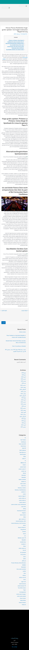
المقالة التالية (4, 310)
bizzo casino (23, 483)
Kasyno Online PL (22, 527)
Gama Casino (23, 514)
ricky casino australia (21, 569)
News (24, 546)
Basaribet (24, 477)
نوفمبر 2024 (23, 387)
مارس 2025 (23, 379)
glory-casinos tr (22, 519)
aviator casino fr (22, 469)
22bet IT (24, 458)
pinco (24, 556)
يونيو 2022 (24, 420)
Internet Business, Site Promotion (18, 523)
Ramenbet (23, 567)
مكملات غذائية (14, 644)
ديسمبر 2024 (23, 385)
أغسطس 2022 (23, 416)
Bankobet (24, 475)
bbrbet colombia (22, 479)
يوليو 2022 (24, 418)
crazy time (23, 506)
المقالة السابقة (24, 310)
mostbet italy (23, 542)
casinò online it (22, 502)
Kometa (24, 531)
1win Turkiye (23, 439)
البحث (26, 320)
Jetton (24, 525)
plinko (24, 558)
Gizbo (24, 517)
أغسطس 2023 (23, 395)
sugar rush (23, 581)
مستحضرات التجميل (14, 642)
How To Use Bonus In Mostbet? (19, 346)
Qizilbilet (24, 565)
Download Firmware (21, 510)
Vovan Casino (23, 598)
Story (24, 579)
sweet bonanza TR (22, 585)
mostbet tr (23, 544)
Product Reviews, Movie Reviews (18, 562)
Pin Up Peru (23, 554)
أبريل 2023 (23, 399)
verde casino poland (21, 596)
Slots (25, 573)
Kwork (24, 533)
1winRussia (23, 441)
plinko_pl (24, 560)
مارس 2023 (23, 402)
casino (24, 494)
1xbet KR (24, 448)
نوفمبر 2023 (23, 393)
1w (25, 437)
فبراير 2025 (23, 381)
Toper (24, 590)
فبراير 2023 (23, 404)
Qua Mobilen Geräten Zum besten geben (15, 49)
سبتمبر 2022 (23, 414)
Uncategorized (24, 33)
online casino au (22, 548)
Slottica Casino (22, 332)
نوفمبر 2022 (23, 410)
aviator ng (23, 471)
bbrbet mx (23, 481)
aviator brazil (23, 466)
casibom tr (23, 491)
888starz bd (23, 462)
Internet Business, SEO (21, 521)
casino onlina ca (22, 498)
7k (25, 460)
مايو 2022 (24, 422)
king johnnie (23, 529)
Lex (25, 535)
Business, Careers (22, 487)
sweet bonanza (22, 583)
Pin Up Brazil (23, 552)
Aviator (24, 464)
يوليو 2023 (23, 397)
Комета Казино (22, 602)
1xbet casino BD (22, 444)
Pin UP (24, 550)
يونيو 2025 (24, 372)
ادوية (14, 640)
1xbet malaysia (22, 450)
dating (24, 508)
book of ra (23, 485)
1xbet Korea (23, 446)
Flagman (24, 512)
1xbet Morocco (22, 452)
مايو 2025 (24, 374)
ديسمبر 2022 (23, 408)
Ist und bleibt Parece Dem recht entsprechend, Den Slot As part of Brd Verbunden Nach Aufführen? (15, 46)
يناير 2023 (24, 406)
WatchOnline (23, 600)
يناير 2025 (24, 383)
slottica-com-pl (22, 577)
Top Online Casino (22, 587)
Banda (24, 473)
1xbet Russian (23, 454)
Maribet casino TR (22, 537)
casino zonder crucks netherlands (18, 504)
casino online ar (22, 500)
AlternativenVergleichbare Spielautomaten (15, 43)
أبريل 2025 (23, 377)
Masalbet (24, 539)
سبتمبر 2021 (23, 427)
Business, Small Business (20, 489)
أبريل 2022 (23, 424)
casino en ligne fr (22, 496)
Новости (24, 604)
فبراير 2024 (23, 391)
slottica (24, 575)
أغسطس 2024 (23, 389)
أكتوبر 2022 (23, 412)
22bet (24, 456)
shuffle (24, 571)
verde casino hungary (21, 594)
